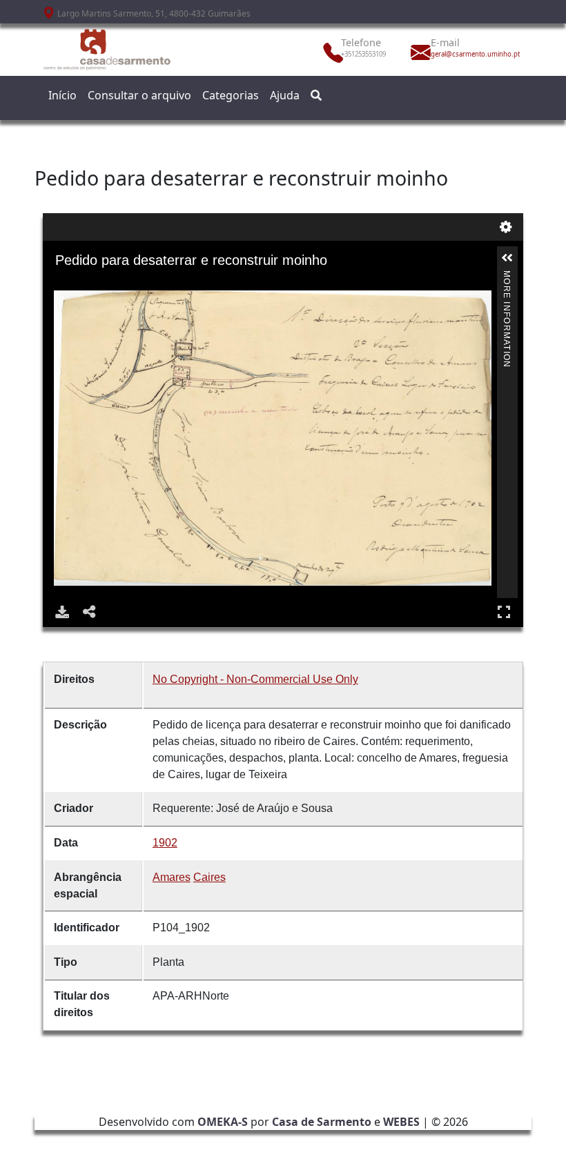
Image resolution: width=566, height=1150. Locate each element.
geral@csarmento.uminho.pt (461, 54)
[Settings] (506, 227)
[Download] (62, 612)
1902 (165, 843)
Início (62, 95)
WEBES (401, 1121)
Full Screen (504, 612)
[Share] (90, 612)
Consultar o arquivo (139, 95)
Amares (172, 877)
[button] (507, 258)
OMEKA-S (222, 1121)
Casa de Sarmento (321, 1121)
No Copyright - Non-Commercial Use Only (255, 679)
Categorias (230, 95)
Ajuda (285, 95)
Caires (209, 877)
